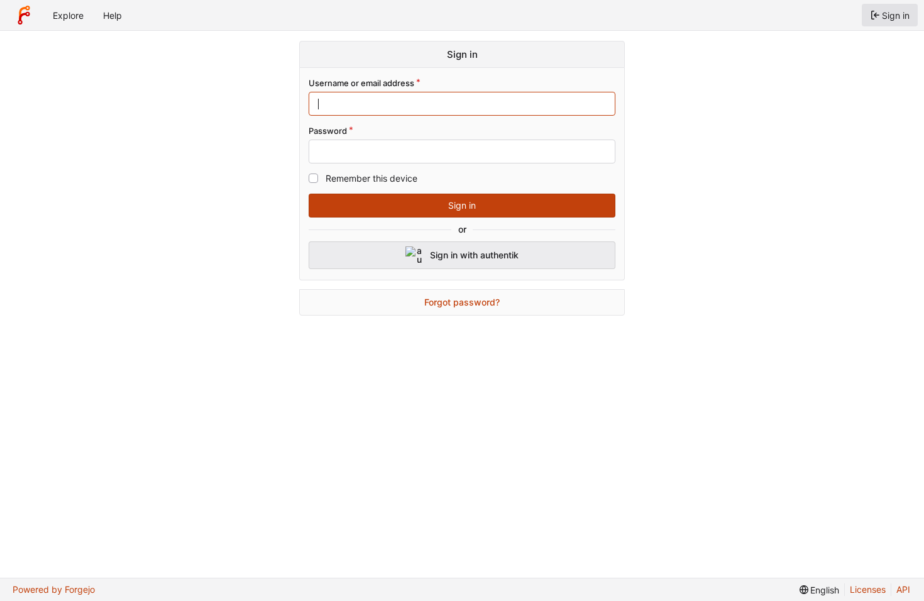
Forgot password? (462, 302)
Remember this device (371, 178)
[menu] (820, 590)
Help (112, 15)
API (903, 589)
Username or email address (361, 83)
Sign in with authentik (474, 255)
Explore (68, 15)
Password (328, 131)
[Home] (23, 15)
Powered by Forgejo (54, 589)
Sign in (462, 205)
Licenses (868, 589)
